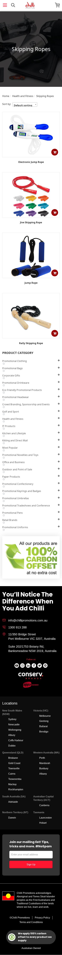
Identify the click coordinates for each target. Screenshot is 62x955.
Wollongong (14, 730)
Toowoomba (14, 779)
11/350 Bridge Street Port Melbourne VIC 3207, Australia (32, 636)
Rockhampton (15, 789)
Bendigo (43, 731)
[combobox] (24, 104)
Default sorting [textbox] (23, 105)
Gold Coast (14, 763)
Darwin (12, 817)
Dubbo (11, 745)
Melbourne (45, 716)
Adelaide (13, 802)
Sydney (12, 719)
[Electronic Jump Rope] (31, 155)
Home (5, 96)
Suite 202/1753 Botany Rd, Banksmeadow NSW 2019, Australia (32, 649)
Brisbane (13, 758)
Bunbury (43, 768)
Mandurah (44, 763)
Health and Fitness (22, 96)
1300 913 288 (17, 627)
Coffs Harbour (15, 740)
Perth (42, 758)
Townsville (14, 768)
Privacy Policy (42, 917)
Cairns (11, 773)
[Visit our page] (16, 665)
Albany (43, 773)
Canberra (44, 805)
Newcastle (14, 724)
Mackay (12, 784)
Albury (11, 735)
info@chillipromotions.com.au (27, 620)
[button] (54, 152)
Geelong (43, 721)
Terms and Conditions (31, 922)
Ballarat (43, 726)
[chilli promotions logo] (30, 5)
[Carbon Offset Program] (31, 558)
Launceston (45, 817)
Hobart (42, 823)
